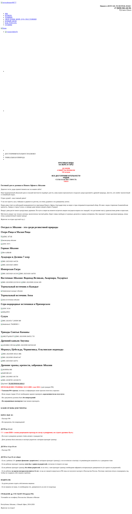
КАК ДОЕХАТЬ (11, 23)
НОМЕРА (8, 15)
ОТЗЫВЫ (8, 25)
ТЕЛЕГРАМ (13, 383)
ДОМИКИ (8, 17)
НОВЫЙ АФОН (11, 21)
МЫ (6, 14)
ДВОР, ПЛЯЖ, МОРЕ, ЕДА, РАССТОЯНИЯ (21, 19)
